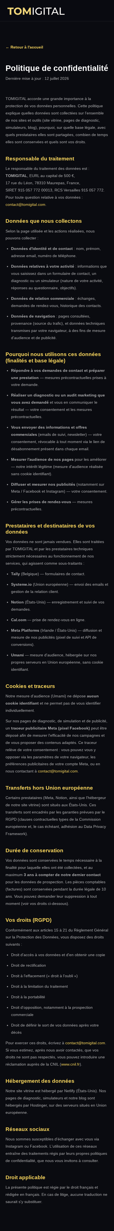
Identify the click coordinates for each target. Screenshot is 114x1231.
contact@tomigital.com (25, 204)
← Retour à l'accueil (24, 47)
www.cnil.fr (70, 1064)
